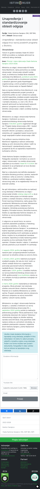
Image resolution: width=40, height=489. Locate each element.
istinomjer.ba (5, 450)
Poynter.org (24, 467)
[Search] (26, 11)
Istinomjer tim (5, 466)
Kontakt (3, 467)
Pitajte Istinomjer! (20, 440)
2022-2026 (7, 422)
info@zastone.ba (25, 454)
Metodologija (5, 464)
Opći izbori (7, 418)
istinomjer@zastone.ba (8, 455)
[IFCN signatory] (4, 477)
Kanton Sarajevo (9, 427)
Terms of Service (12, 485)
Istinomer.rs (24, 462)
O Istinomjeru (5, 462)
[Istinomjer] (20, 2)
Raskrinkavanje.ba (26, 464)
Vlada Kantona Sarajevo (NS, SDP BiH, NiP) (18, 432)
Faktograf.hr (24, 466)
